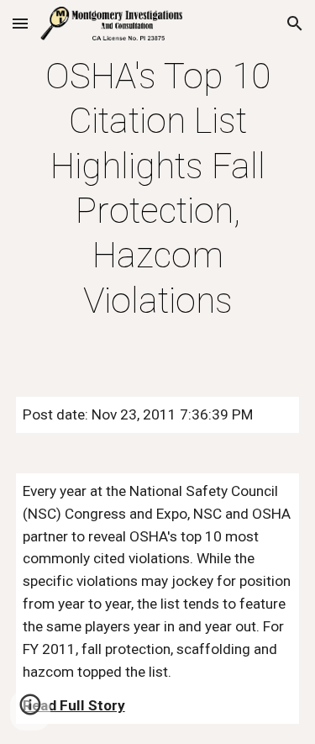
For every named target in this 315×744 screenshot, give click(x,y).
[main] (158, 188)
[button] (20, 23)
